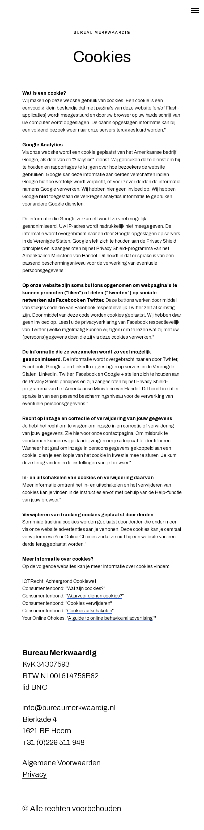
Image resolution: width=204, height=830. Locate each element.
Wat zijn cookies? (85, 588)
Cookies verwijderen (88, 603)
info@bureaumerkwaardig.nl (69, 708)
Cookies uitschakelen (89, 610)
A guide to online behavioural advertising (110, 618)
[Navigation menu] (195, 10)
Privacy (34, 774)
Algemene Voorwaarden (61, 763)
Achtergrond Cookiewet (71, 581)
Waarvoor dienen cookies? (94, 596)
